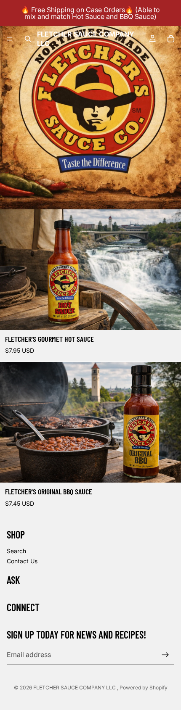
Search (16, 550)
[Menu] (9, 38)
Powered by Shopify (144, 687)
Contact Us (22, 561)
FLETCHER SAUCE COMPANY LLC (75, 687)
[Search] (28, 38)
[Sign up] (165, 655)
